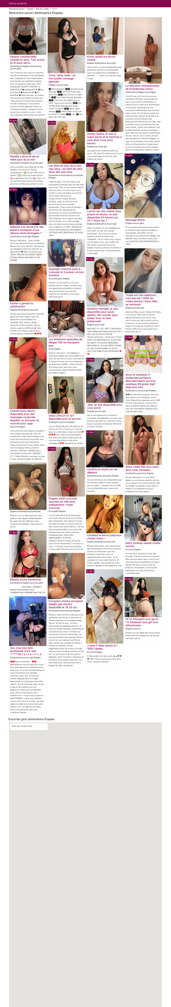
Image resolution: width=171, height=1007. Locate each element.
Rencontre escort (17, 8)
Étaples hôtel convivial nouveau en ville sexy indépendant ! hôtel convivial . (63, 503)
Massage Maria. (135, 219)
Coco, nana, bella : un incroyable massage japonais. (62, 78)
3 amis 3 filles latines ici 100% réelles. (102, 647)
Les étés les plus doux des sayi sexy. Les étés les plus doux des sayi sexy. (65, 168)
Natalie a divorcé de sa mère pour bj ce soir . (24, 158)
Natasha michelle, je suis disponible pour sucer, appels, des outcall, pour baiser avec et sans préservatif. (102, 315)
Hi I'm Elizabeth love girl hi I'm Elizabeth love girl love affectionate (142, 622)
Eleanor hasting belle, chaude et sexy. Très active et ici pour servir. (27, 59)
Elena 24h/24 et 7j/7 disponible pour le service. (65, 417)
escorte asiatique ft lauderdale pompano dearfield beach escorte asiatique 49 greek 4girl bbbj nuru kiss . (141, 381)
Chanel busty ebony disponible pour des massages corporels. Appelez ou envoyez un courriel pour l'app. (24, 417)
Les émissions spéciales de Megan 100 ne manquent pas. (65, 342)
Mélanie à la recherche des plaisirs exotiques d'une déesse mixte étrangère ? (27, 230)
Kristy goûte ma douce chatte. (101, 58)
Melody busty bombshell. (26, 579)
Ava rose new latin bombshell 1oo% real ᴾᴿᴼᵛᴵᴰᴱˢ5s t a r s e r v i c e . (26, 651)
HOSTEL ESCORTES (18, 3)
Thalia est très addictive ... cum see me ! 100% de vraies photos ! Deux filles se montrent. (142, 300)
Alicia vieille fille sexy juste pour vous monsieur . (142, 468)
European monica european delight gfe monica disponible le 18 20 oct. (66, 604)
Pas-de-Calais (42, 8)
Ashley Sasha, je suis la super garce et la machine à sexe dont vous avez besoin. (104, 138)
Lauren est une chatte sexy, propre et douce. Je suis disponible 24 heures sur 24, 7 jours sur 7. (104, 216)
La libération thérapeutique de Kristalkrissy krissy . (142, 87)
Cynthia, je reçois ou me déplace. (102, 471)
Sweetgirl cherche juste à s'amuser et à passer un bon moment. (66, 272)
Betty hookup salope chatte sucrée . (143, 544)
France (30, 8)
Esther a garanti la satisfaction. (21, 305)
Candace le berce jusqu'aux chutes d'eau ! (104, 537)
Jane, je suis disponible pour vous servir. (104, 406)
